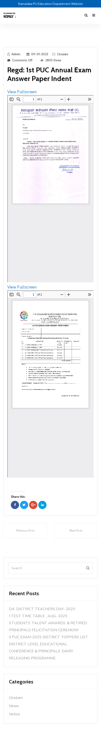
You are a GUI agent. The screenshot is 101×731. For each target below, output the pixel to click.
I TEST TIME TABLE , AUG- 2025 (38, 616)
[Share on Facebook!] (15, 505)
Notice (14, 714)
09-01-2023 (39, 54)
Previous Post (25, 530)
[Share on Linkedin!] (42, 505)
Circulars (62, 54)
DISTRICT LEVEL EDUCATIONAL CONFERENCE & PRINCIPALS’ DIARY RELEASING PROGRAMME (41, 651)
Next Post (76, 530)
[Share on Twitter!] (24, 505)
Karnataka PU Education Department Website (50, 4)
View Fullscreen (22, 92)
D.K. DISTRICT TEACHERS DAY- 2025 (42, 609)
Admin (16, 54)
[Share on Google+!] (33, 505)
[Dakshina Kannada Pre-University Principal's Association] (10, 15)
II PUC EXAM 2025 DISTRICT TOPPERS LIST (48, 637)
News (14, 706)
